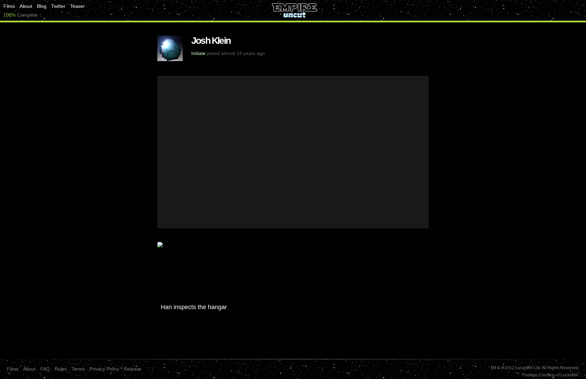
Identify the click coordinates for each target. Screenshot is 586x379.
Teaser (77, 6)
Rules (61, 369)
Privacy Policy (104, 369)
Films (9, 6)
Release (132, 369)
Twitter (58, 6)
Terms (78, 369)
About (26, 6)
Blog (41, 6)
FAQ (45, 369)
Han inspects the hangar (194, 307)
